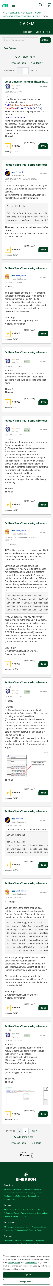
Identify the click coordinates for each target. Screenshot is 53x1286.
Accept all (26, 1275)
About (28, 1226)
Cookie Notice (31, 1262)
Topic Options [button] (10, 48)
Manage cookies (26, 1282)
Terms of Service (27, 1213)
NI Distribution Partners (13, 1209)
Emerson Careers (40, 1226)
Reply (43, 146)
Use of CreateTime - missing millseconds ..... (26, 81)
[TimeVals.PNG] (26, 764)
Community (15, 12)
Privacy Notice (14, 1262)
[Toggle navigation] (14, 6)
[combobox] (20, 40)
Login (38, 32)
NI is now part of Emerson (14, 1226)
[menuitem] (40, 5)
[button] (7, 146)
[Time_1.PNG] (26, 1096)
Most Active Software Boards (16, 16)
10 (14, 1119)
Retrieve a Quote (12, 1213)
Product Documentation (24, 1240)
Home (4, 12)
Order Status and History (34, 1209)
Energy (30, 1192)
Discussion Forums (32, 12)
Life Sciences (20, 1196)
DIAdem (36, 16)
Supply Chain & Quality (25, 1230)
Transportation (11, 1199)
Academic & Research (12, 1189)
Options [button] (43, 87)
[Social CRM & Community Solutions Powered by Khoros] (26, 1154)
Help (48, 32)
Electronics (20, 1192)
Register (27, 32)
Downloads (8, 1240)
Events (39, 1230)
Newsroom (10, 1230)
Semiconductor (34, 1196)
